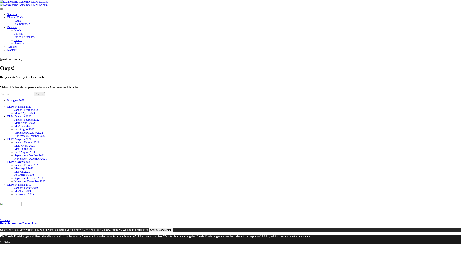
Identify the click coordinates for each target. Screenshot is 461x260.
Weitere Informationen (135, 229)
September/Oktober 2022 (28, 132)
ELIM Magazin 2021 (19, 139)
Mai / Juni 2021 (23, 148)
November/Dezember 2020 (29, 181)
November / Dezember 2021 (30, 158)
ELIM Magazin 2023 (19, 106)
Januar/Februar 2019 (26, 187)
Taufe (17, 20)
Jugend (18, 33)
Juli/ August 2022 (24, 129)
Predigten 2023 (15, 100)
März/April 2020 (23, 168)
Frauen (18, 40)
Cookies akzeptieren (160, 230)
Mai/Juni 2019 (22, 191)
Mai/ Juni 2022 (23, 126)
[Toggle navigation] (1, 9)
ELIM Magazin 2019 (19, 184)
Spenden (5, 220)
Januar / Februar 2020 (26, 165)
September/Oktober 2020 (28, 178)
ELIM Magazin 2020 (19, 161)
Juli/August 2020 (24, 174)
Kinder (18, 30)
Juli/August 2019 (24, 194)
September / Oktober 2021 (29, 155)
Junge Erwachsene (25, 36)
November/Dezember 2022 (29, 135)
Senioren (19, 43)
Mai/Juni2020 (22, 171)
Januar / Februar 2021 (26, 142)
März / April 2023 (24, 113)
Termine (12, 46)
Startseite (12, 14)
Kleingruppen (22, 23)
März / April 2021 (24, 145)
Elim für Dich (15, 17)
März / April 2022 (24, 122)
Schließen (5, 242)
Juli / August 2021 (24, 152)
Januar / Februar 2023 (26, 109)
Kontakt (11, 49)
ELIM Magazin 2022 (19, 116)
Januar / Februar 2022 (26, 119)
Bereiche (12, 27)
